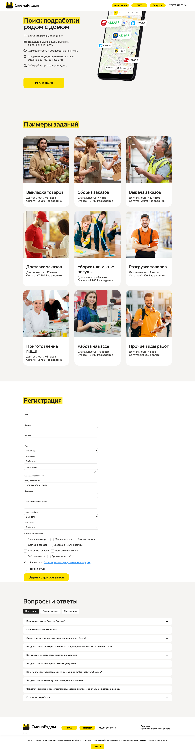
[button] (97, 621)
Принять (97, 746)
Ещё (25, 733)
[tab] (31, 611)
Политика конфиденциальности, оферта (155, 727)
